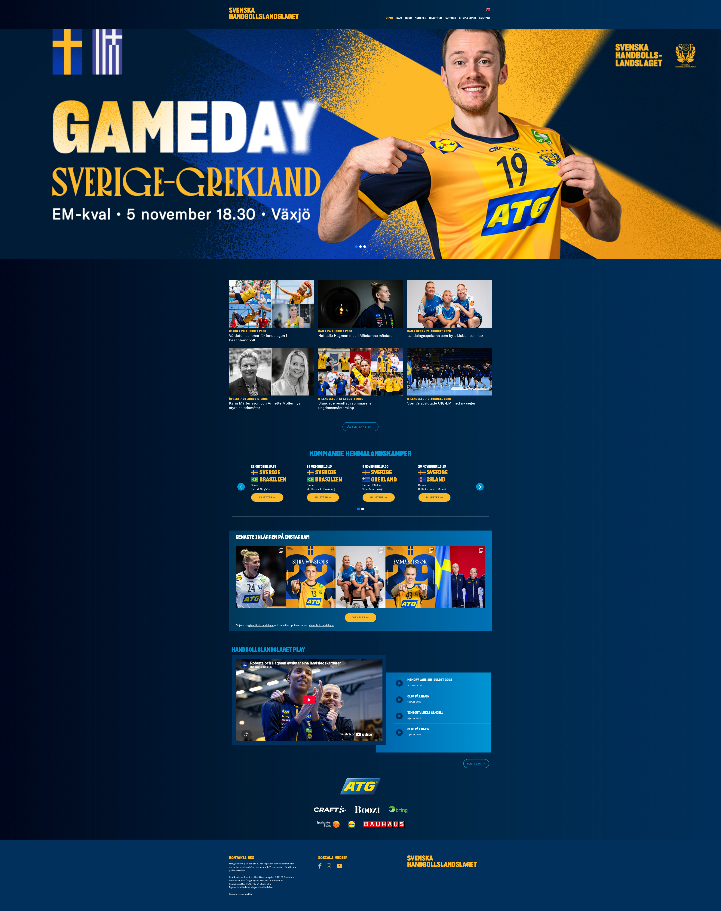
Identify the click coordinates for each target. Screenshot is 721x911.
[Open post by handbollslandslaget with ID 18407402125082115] (410, 577)
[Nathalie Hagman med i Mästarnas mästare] (360, 304)
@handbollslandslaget (261, 625)
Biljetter (435, 17)
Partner (450, 17)
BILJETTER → (267, 497)
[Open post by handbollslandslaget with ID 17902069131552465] (311, 577)
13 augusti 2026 (351, 399)
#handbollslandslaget (321, 625)
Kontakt (484, 17)
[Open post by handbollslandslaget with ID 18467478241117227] (261, 577)
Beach (233, 331)
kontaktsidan (238, 870)
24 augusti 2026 (339, 331)
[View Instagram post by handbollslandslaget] (281, 603)
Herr (408, 17)
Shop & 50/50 (467, 17)
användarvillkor (245, 894)
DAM (399, 17)
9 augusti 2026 (439, 399)
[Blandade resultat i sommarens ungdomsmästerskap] (360, 371)
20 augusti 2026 (255, 399)
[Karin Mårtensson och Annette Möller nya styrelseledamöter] (271, 371)
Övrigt (234, 399)
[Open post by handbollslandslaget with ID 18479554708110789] (460, 577)
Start (389, 17)
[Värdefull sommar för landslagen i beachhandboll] (271, 304)
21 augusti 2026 (438, 331)
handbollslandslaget (260, 549)
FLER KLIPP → (476, 763)
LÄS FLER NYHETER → (360, 426)
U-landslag (327, 399)
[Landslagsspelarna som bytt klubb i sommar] (449, 304)
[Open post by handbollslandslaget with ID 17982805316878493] (360, 577)
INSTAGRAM (297, 537)
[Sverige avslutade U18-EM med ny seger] (449, 371)
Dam (321, 331)
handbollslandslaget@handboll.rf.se (254, 887)
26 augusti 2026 (253, 331)
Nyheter (420, 17)
